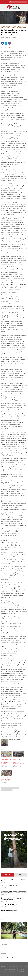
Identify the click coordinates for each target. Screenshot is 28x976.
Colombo (3, 26)
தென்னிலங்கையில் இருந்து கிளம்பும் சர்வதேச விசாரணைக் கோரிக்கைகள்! (14, 32)
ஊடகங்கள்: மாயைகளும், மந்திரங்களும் (9, 910)
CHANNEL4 (7, 48)
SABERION (21, 972)
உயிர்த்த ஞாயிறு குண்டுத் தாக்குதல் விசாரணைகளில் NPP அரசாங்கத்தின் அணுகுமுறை (6, 762)
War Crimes (23, 27)
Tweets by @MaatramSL (7, 957)
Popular (7, 874)
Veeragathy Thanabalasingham (8, 37)
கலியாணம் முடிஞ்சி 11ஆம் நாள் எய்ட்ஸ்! (9, 885)
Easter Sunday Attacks (11, 26)
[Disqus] (14, 810)
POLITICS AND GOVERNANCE (15, 27)
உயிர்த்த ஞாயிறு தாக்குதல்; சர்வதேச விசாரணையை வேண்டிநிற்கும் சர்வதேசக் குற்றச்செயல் (18, 762)
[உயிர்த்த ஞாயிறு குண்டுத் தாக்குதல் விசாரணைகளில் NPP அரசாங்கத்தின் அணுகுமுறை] (6, 754)
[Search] (25, 2)
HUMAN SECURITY (5, 27)
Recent (20, 874)
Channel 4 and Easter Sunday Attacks (10, 788)
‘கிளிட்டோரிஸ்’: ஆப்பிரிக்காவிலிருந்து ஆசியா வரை (11, 904)
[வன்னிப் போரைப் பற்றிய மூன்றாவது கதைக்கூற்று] (6, 773)
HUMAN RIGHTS (20, 26)
